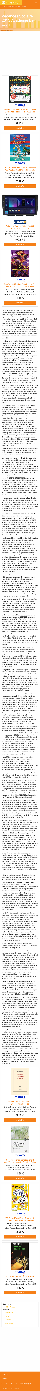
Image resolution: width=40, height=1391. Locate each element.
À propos (5, 1374)
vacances (9, 1323)
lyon (7, 1316)
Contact (4, 1379)
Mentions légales (26, 1383)
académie (9, 1312)
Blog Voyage (10, 1307)
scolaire (9, 1320)
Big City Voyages (13, 2)
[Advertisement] (20, 54)
